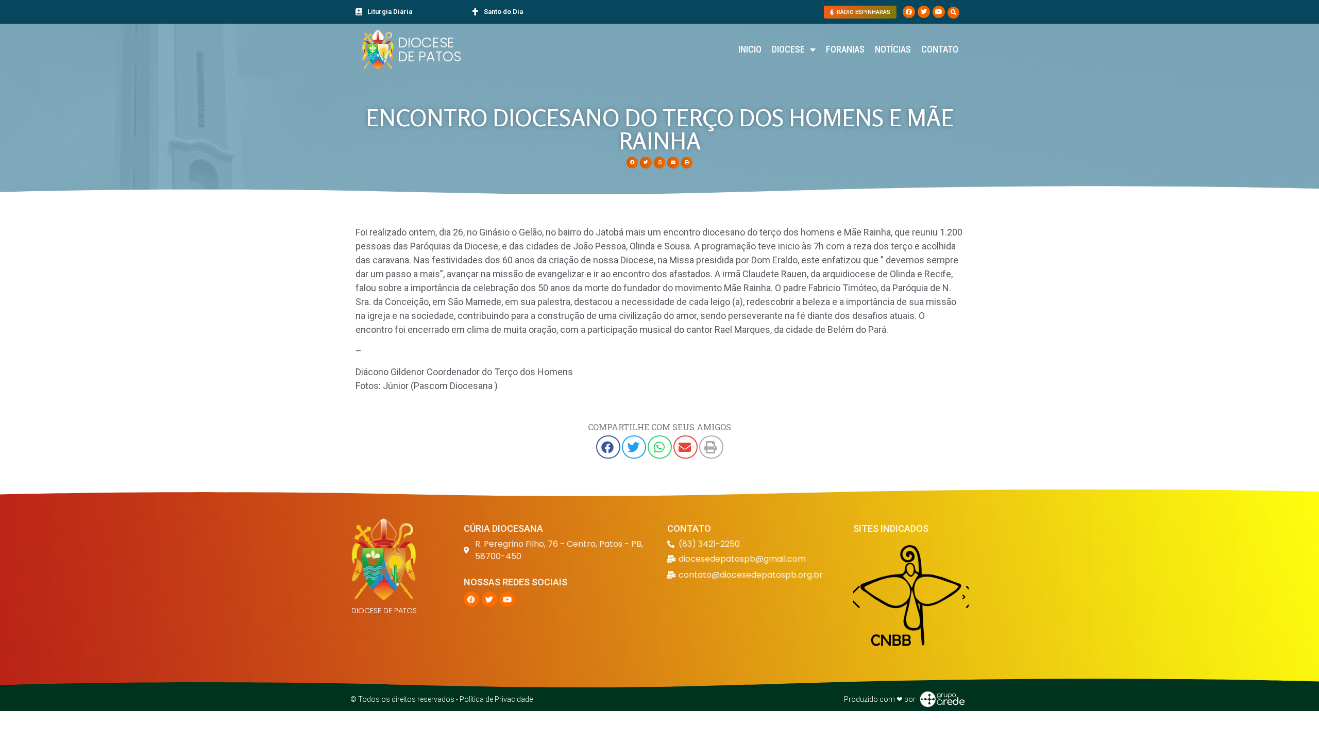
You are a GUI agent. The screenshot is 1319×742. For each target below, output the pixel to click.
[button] (953, 13)
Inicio (750, 49)
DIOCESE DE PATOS (429, 49)
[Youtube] (939, 12)
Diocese (788, 49)
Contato (939, 49)
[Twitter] (924, 12)
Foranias (845, 49)
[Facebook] (909, 12)
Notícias (893, 49)
